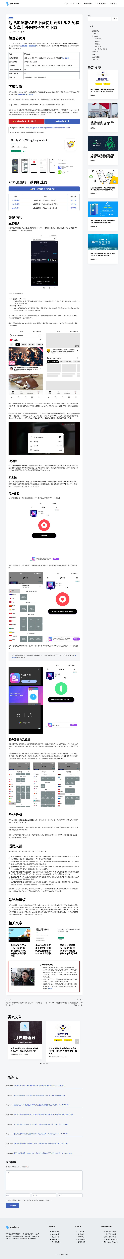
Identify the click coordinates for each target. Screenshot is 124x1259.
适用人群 (95, 54)
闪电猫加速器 (56, 1242)
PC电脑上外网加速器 (111, 1242)
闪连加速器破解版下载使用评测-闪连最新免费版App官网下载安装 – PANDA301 (39, 1095)
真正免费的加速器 (110, 1231)
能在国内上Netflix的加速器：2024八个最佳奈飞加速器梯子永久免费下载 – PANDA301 (41, 1105)
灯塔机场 (30, 94)
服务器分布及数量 (101, 49)
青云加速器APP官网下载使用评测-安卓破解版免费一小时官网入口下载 (64, 1002)
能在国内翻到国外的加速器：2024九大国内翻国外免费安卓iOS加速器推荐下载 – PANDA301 (43, 1114)
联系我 (50, 988)
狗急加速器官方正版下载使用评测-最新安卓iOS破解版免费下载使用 (18, 950)
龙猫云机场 (81, 1242)
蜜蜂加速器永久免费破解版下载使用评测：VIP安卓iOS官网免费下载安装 (63, 1050)
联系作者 (113, 4)
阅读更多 (94, 95)
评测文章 (11, 18)
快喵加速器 (32, 46)
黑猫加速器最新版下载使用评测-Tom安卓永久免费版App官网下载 (68, 949)
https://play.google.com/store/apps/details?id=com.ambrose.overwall (48, 128)
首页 (66, 4)
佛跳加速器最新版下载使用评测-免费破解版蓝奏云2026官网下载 (43, 949)
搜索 (89, 15)
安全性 (97, 44)
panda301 (13, 32)
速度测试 (98, 39)
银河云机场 (81, 1239)
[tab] (40, 1063)
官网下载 (73, 200)
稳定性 (97, 41)
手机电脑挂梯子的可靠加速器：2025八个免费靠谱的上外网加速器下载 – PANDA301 (41, 1143)
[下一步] (77, 1041)
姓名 (8, 1195)
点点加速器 (55, 1237)
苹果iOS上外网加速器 (111, 1239)
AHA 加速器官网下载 (62, 121)
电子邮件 (36, 1195)
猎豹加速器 (16, 204)
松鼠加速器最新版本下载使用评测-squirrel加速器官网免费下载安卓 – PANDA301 (40, 1085)
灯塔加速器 (16, 200)
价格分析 (95, 52)
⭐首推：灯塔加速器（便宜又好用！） (44, 189)
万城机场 (81, 1237)
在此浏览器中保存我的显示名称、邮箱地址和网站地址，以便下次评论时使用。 (30, 1200)
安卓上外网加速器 (110, 1237)
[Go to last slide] (11, 1041)
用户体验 (98, 46)
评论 (8, 1172)
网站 (60, 1195)
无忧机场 (81, 1234)
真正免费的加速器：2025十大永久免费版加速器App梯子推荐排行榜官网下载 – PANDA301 (43, 1153)
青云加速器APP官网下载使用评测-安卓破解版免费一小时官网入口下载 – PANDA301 (41, 1134)
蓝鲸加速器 (23, 46)
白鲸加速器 (16, 208)
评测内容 (95, 36)
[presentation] (19, 934)
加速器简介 (96, 31)
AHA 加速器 (65, 58)
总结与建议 (96, 57)
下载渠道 (95, 33)
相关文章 (95, 59)
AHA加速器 (55, 1231)
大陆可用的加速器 (110, 1234)
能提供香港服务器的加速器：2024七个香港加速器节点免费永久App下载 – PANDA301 (41, 1124)
